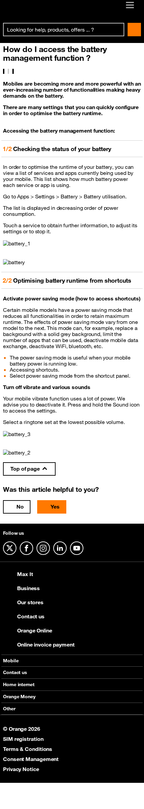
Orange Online (34, 630)
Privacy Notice (21, 769)
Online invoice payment (46, 644)
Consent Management (31, 759)
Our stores (30, 602)
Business (28, 588)
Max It (25, 574)
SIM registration (23, 739)
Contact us (31, 616)
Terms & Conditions (27, 749)
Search (134, 29)
